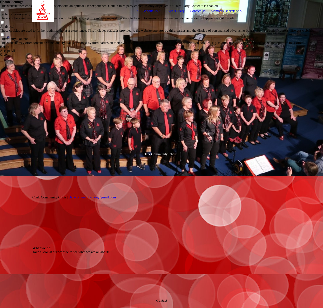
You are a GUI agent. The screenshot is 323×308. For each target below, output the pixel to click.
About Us (151, 11)
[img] (59, 11)
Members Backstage (225, 11)
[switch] (2, 22)
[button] (157, 47)
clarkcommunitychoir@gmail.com (92, 197)
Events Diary (175, 11)
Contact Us (197, 11)
